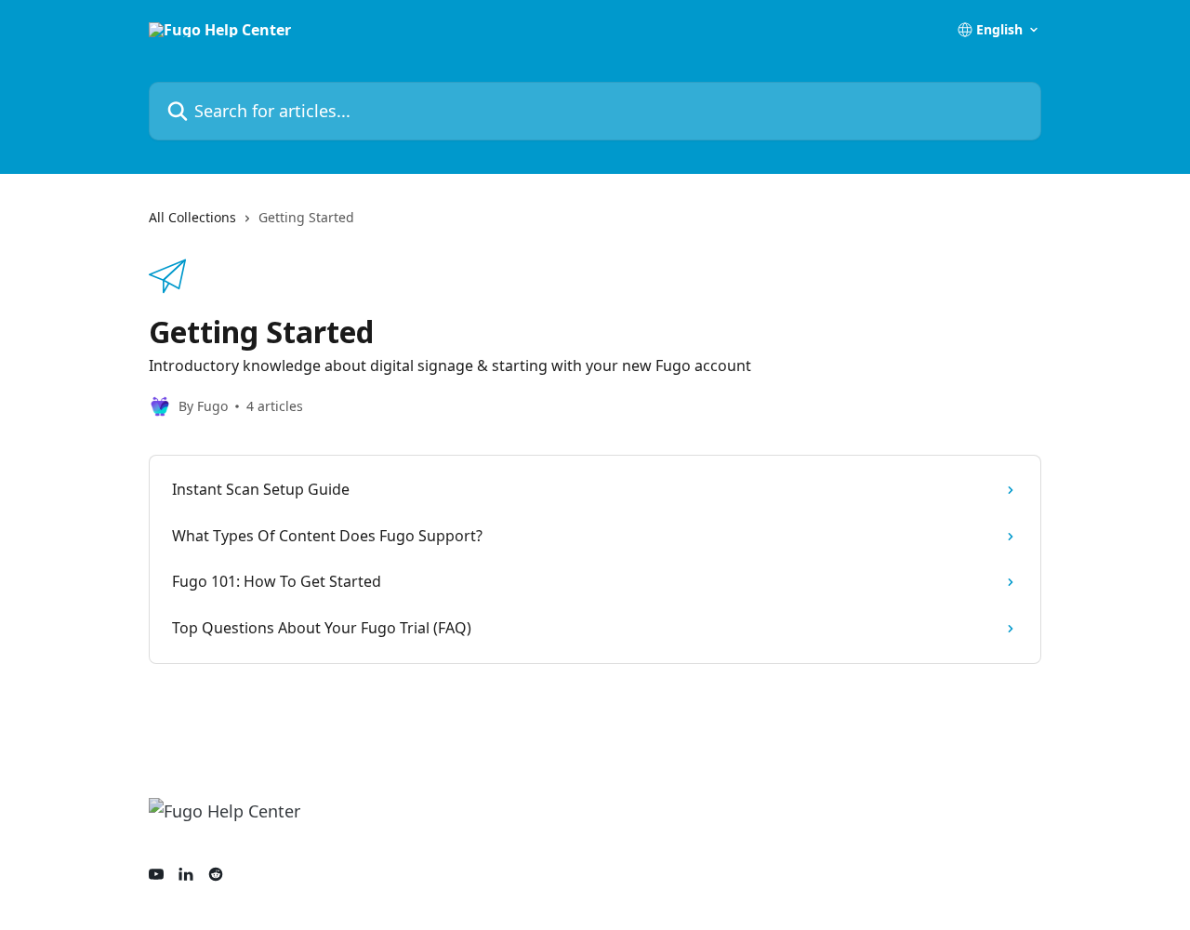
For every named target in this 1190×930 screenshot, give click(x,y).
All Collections (192, 217)
